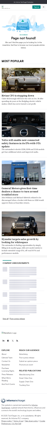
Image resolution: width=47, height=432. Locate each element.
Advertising (23, 354)
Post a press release (17, 319)
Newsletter (6, 365)
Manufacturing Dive (26, 374)
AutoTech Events (8, 384)
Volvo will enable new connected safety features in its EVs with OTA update (21, 143)
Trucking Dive (24, 385)
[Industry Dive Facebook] (8, 340)
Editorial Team (7, 358)
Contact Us (6, 361)
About (4, 354)
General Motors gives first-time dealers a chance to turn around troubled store (20, 191)
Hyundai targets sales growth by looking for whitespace (20, 240)
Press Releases (7, 374)
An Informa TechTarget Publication (23, 2)
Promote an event (26, 365)
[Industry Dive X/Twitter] (12, 340)
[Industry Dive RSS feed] (17, 340)
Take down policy (31, 421)
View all (5, 319)
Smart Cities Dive (25, 378)
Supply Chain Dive (26, 381)
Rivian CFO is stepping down (18, 95)
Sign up (36, 7)
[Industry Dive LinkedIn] (3, 340)
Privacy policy (6, 421)
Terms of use (18, 421)
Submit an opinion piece (28, 361)
